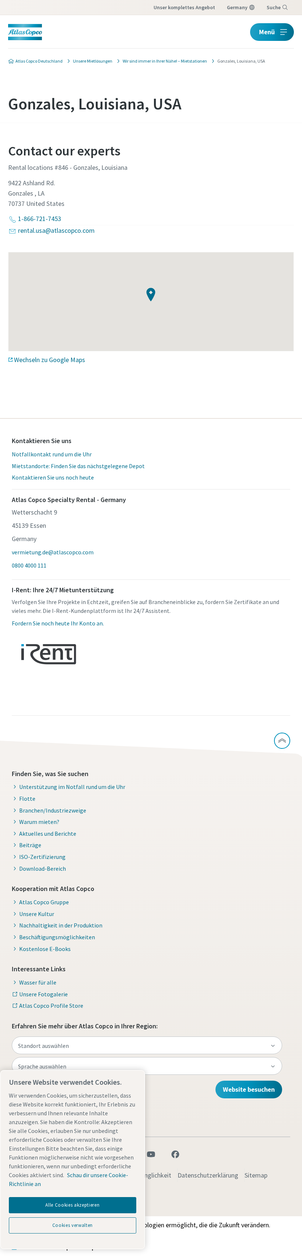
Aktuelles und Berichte (47, 833)
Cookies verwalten (72, 1225)
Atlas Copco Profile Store (51, 1005)
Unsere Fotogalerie (43, 994)
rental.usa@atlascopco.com (56, 230)
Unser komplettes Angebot (184, 7)
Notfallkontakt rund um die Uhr (52, 454)
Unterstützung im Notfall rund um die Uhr (72, 786)
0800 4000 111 (29, 565)
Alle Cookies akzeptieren (72, 1205)
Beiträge (30, 845)
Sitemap (256, 1175)
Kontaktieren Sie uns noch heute (53, 477)
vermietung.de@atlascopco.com (53, 552)
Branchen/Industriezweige (52, 810)
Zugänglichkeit (150, 1175)
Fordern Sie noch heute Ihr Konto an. (58, 623)
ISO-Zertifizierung (42, 856)
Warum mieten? (39, 821)
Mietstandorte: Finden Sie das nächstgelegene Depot (78, 466)
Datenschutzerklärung (208, 1175)
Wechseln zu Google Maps (49, 359)
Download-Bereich (42, 868)
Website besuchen (249, 1089)
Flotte (27, 798)
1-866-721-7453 (39, 218)
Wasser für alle (37, 982)
